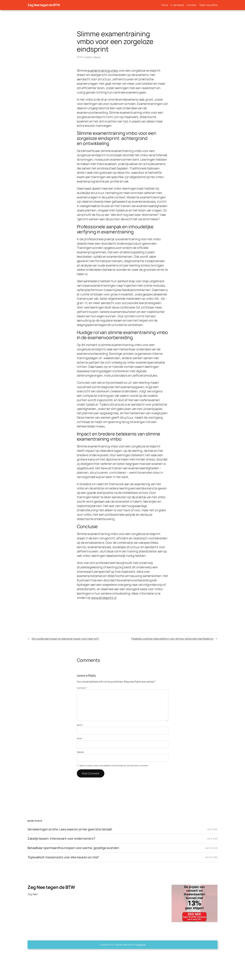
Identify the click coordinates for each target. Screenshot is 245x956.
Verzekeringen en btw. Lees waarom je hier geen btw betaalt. (70, 829)
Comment (82, 688)
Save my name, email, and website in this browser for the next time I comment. (114, 765)
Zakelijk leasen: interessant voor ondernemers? (61, 838)
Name (80, 725)
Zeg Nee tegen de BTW (44, 5)
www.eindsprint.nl (103, 598)
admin (89, 57)
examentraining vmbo (102, 70)
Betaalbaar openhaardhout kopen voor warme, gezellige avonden (73, 848)
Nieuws (97, 57)
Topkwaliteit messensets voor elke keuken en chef (63, 857)
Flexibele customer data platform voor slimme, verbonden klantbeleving (172, 638)
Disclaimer (141, 944)
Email (80, 738)
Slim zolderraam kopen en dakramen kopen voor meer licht (65, 638)
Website (80, 752)
